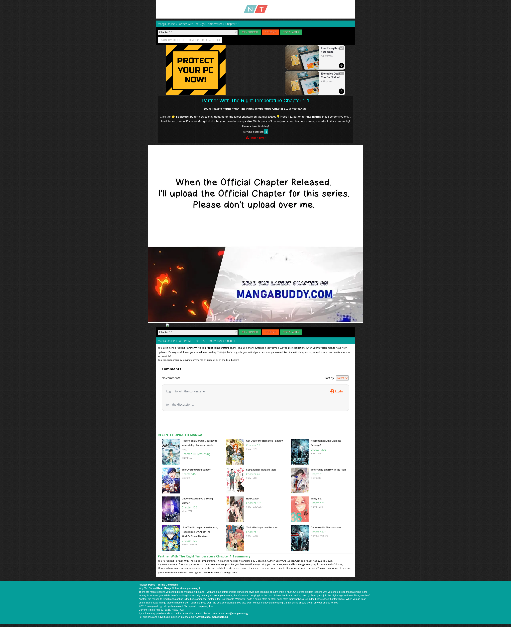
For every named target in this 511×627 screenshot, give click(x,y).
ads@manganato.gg (237, 613)
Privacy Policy (147, 584)
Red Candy (252, 498)
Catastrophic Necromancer (326, 527)
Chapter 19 (253, 445)
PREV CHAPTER (250, 32)
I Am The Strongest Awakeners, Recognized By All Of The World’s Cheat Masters (200, 532)
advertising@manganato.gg (212, 617)
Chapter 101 (254, 503)
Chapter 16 (253, 532)
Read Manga (164, 588)
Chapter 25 (318, 503)
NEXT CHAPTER (291, 32)
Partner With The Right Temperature (200, 341)
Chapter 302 (318, 449)
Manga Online (166, 341)
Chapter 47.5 (254, 474)
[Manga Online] (255, 9)
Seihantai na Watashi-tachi (261, 469)
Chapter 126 (189, 507)
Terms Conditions (168, 584)
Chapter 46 (189, 474)
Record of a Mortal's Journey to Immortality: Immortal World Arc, (199, 445)
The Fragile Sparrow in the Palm (329, 469)
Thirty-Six (316, 498)
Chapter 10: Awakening (196, 454)
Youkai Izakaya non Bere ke (261, 527)
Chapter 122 (189, 540)
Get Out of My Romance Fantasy (264, 440)
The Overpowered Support (196, 469)
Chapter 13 (318, 474)
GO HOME (270, 32)
